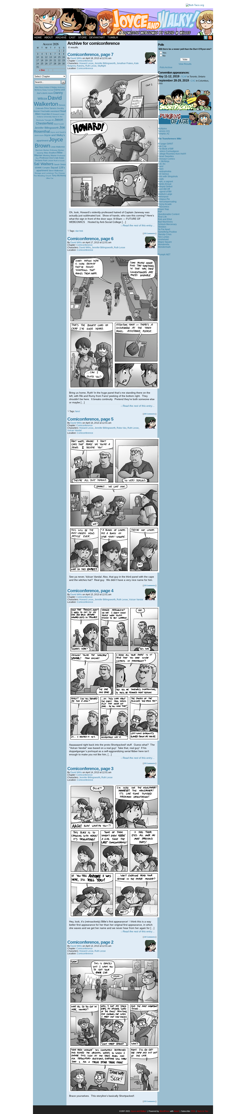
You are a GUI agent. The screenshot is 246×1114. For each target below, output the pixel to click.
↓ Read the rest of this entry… (138, 225)
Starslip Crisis (164, 234)
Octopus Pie (164, 199)
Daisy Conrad (47, 90)
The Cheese (60, 173)
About (48, 37)
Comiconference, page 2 (90, 942)
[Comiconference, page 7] (114, 207)
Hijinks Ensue (164, 184)
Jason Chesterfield (49, 121)
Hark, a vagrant (165, 181)
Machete (39, 150)
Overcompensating (167, 201)
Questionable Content (168, 214)
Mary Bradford (50, 153)
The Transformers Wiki (169, 138)
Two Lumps (163, 237)
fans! (77, 411)
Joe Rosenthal (49, 129)
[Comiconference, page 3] (114, 916)
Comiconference (84, 61)
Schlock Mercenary (167, 224)
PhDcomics (163, 206)
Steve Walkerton (56, 170)
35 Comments (149, 233)
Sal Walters (43, 164)
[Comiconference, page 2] (114, 1090)
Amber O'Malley (50, 87)
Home (38, 37)
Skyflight (102, 66)
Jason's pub (59, 124)
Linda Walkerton (58, 147)
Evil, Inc (162, 164)
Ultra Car (49, 178)
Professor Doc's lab (48, 158)
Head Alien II (46, 114)
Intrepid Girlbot (165, 186)
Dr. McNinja (163, 161)
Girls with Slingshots (168, 176)
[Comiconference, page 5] (114, 571)
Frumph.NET (164, 254)
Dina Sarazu (50, 108)
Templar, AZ (163, 133)
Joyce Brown (49, 143)
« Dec (42, 70)
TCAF (184, 76)
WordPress (164, 1111)
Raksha (80, 66)
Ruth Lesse (48, 160)
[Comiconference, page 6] (114, 387)
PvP (160, 211)
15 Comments (149, 585)
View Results (185, 64)
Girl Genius (163, 174)
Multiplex (162, 128)
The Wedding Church (42, 176)
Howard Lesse (58, 114)
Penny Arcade (165, 204)
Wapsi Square (165, 242)
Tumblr (113, 37)
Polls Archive (166, 67)
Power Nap (163, 209)
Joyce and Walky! (123, 22)
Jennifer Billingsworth (47, 127)
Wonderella (163, 244)
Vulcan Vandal (74, 430)
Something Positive (167, 232)
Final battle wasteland (50, 111)
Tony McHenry (59, 175)
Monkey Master (50, 155)
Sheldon (162, 227)
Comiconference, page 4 (90, 590)
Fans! (160, 166)
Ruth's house (59, 161)
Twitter (205, 37)
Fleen (161, 169)
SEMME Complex (42, 168)
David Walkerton (48, 101)
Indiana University (44, 117)
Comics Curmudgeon (168, 151)
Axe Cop (162, 146)
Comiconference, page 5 (90, 419)
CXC (193, 81)
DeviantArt (97, 37)
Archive (60, 37)
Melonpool (163, 196)
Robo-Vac (121, 428)
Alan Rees (39, 87)
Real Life (162, 216)
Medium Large (165, 194)
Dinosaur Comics (166, 159)
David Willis (76, 58)
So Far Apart (164, 229)
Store (82, 37)
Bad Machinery (165, 222)
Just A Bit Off (164, 189)
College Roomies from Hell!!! (172, 154)
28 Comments (149, 414)
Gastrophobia (164, 171)
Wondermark (164, 247)
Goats (161, 179)
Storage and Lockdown (44, 173)
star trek (79, 231)
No (164, 56)
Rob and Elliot (165, 219)
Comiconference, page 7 (90, 54)
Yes (164, 53)
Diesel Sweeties (166, 156)
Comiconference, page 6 (90, 238)
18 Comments (149, 937)
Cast (72, 37)
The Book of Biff (165, 149)
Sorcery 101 (164, 131)
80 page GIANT (165, 143)
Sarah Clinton (60, 164)
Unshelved (163, 239)
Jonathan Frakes (125, 63)
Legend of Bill (164, 191)
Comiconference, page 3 (90, 768)
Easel (176, 1111)
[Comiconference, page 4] (114, 739)
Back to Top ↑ (203, 1111)
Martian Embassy (50, 150)
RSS (210, 37)
